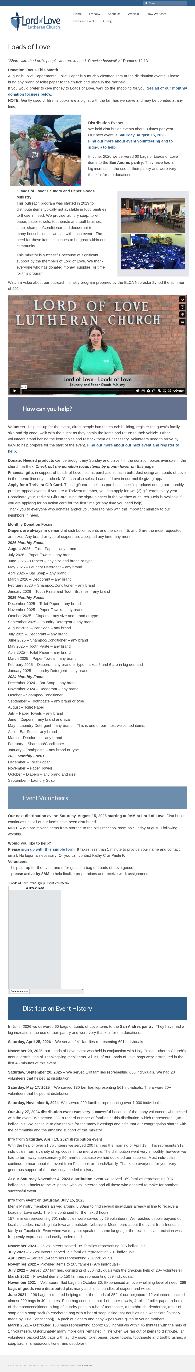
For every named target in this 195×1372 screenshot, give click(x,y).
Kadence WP (86, 1365)
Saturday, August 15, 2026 (141, 135)
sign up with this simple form (48, 849)
